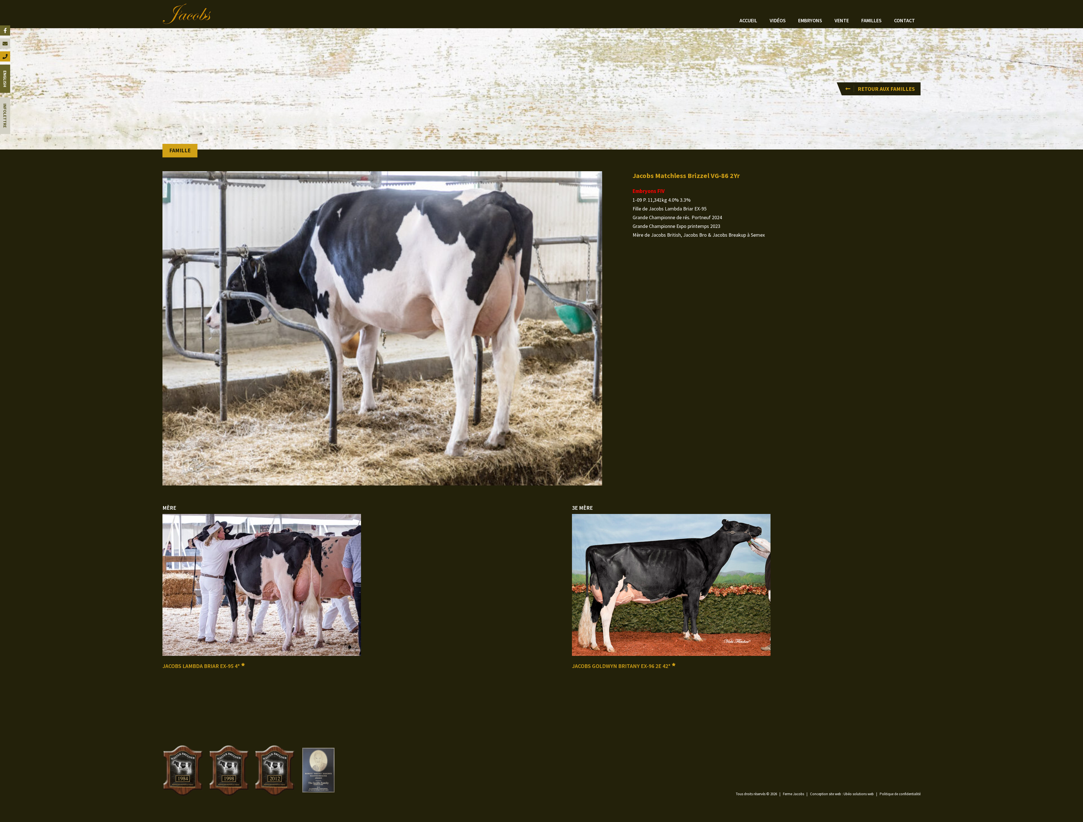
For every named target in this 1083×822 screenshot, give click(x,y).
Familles (871, 20)
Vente (842, 20)
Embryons (810, 20)
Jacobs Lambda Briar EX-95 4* (201, 666)
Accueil (748, 20)
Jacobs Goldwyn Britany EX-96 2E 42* (622, 666)
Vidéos (778, 20)
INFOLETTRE (5, 116)
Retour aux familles (886, 88)
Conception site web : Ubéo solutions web (842, 794)
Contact (904, 20)
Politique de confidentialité (900, 794)
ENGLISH (5, 79)
